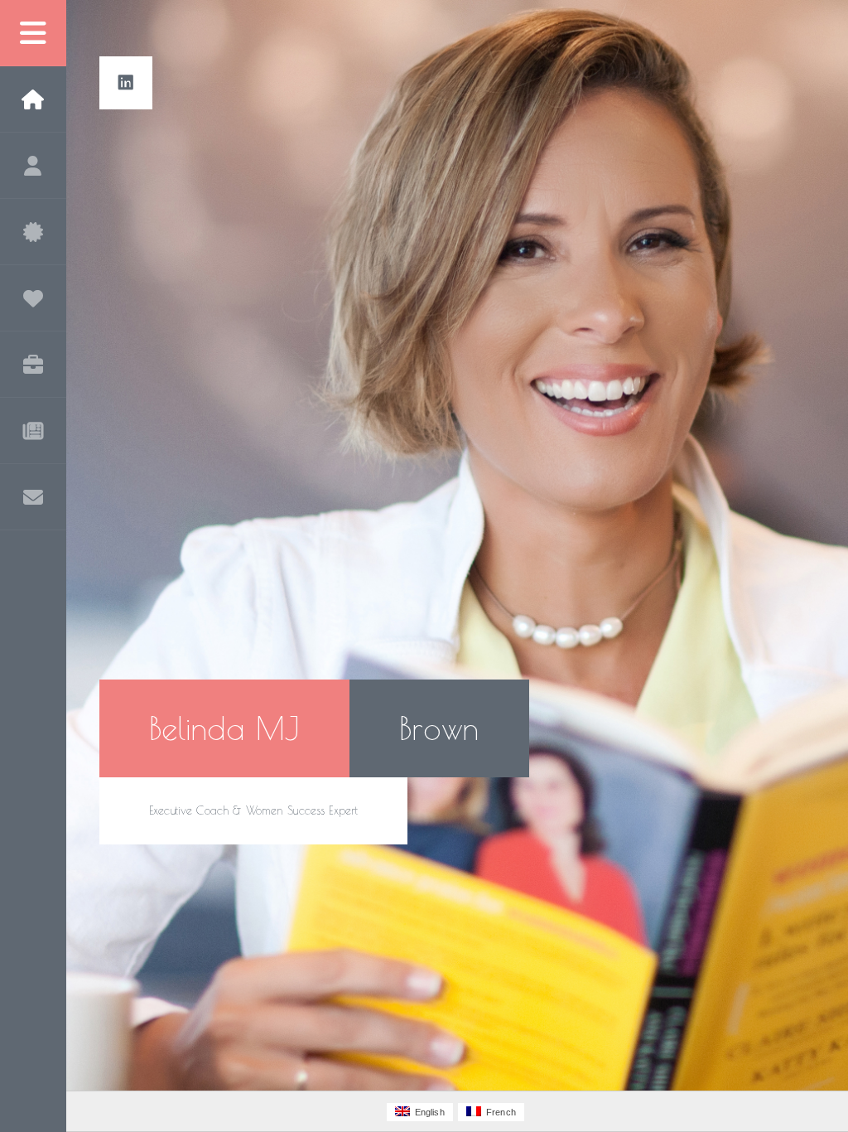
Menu (33, 33)
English (427, 1112)
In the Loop (33, 431)
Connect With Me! (125, 82)
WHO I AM (33, 166)
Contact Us (33, 497)
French (498, 1112)
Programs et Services (33, 232)
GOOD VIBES (33, 298)
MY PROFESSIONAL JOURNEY (33, 364)
